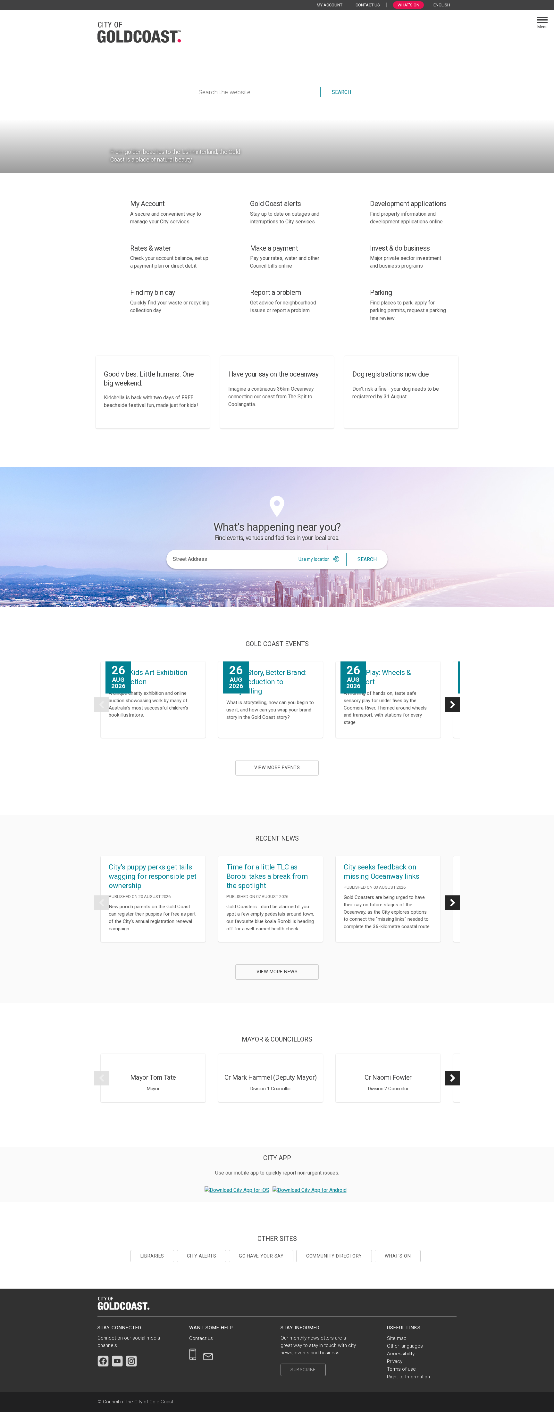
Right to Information (408, 1377)
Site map (397, 1338)
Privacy (394, 1361)
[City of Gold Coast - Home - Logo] (139, 31)
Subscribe (303, 1369)
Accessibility (401, 1354)
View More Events (277, 767)
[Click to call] (193, 1354)
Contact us (201, 1338)
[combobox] (444, 5)
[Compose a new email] (208, 1354)
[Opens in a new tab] (237, 1190)
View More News (277, 972)
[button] (101, 704)
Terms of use (401, 1369)
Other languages (405, 1346)
